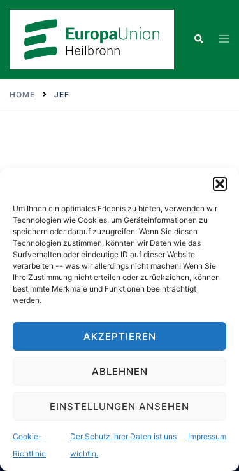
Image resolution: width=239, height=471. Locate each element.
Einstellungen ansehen (119, 406)
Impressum (207, 436)
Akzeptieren (119, 336)
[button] (220, 184)
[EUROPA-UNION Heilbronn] (92, 38)
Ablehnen (120, 371)
